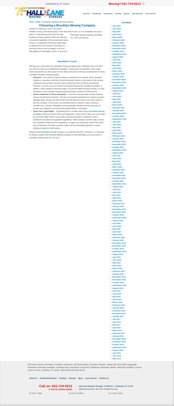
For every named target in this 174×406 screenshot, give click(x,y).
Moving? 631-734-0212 (125, 3)
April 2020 (116, 232)
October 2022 (118, 147)
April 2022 (116, 164)
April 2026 (116, 34)
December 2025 (119, 46)
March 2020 (117, 235)
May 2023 (116, 127)
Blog (38, 22)
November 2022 (119, 144)
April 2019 (116, 266)
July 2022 (116, 156)
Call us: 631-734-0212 (55, 386)
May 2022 (116, 161)
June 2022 (116, 158)
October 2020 (118, 215)
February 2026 (118, 40)
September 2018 (119, 285)
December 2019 (119, 243)
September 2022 (119, 150)
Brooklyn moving (49, 132)
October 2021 (118, 181)
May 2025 (116, 65)
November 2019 (119, 246)
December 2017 (119, 311)
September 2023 (119, 119)
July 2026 (116, 26)
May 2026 (116, 32)
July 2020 (116, 223)
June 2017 (116, 322)
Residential (97, 13)
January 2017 (118, 336)
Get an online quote (61, 389)
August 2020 (117, 221)
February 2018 (118, 305)
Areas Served (150, 13)
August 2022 (117, 153)
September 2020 (119, 218)
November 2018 (119, 280)
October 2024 (118, 85)
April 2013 (116, 359)
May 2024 (116, 99)
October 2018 (118, 283)
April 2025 (116, 68)
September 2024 (119, 88)
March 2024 (117, 105)
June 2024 (116, 96)
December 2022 (119, 142)
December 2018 (119, 277)
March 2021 (117, 201)
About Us (86, 13)
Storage (126, 13)
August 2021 (117, 187)
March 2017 (117, 330)
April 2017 (116, 328)
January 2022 (118, 173)
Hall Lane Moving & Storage (91, 386)
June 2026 (116, 29)
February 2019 (118, 271)
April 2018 (116, 299)
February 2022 (118, 170)
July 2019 (116, 257)
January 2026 (118, 43)
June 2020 (116, 226)
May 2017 (116, 325)
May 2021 (116, 195)
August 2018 (117, 288)
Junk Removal (137, 13)
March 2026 (117, 37)
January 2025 (118, 77)
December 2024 (119, 80)
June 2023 (116, 125)
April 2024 (116, 102)
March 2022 (117, 167)
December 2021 (119, 175)
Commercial (108, 13)
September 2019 (119, 252)
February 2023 (118, 136)
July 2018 (116, 291)
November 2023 (119, 113)
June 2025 (116, 63)
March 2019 (117, 268)
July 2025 (116, 60)
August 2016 (117, 350)
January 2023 (118, 139)
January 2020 (118, 240)
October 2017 (118, 316)
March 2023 (117, 133)
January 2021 (118, 206)
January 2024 (118, 111)
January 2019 (118, 274)
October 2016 (118, 345)
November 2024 (119, 82)
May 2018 (116, 297)
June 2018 (116, 294)
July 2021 (116, 189)
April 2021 (116, 198)
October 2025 (118, 51)
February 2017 (118, 333)
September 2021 (119, 184)
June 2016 (116, 356)
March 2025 (117, 71)
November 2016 (119, 342)
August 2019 (117, 254)
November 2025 (119, 49)
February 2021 (118, 204)
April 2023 (116, 130)
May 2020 (116, 229)
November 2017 (119, 314)
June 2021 (116, 192)
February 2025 (118, 74)
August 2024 (117, 91)
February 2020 (118, 237)
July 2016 (116, 353)
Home (31, 22)
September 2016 (119, 347)
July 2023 (116, 122)
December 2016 (119, 339)
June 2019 (116, 260)
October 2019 (118, 249)
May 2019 (116, 263)
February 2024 (118, 108)
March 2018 (117, 302)
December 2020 (119, 209)
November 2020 (119, 212)
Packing (118, 13)
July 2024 (116, 94)
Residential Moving (48, 378)
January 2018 (118, 308)
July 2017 (116, 319)
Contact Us (104, 378)
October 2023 (118, 116)
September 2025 (119, 54)
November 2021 (119, 178)
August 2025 (117, 57)
